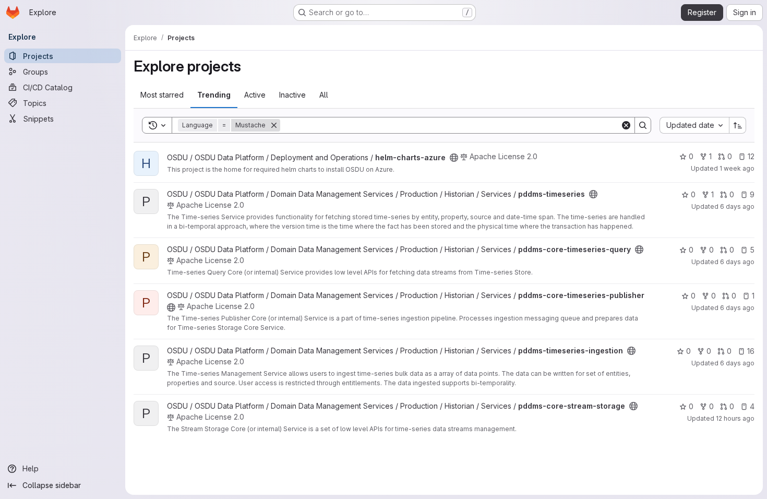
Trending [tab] (214, 94)
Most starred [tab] (162, 94)
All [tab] (323, 94)
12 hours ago (735, 418)
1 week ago (737, 168)
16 (750, 351)
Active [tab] (255, 94)
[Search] (642, 125)
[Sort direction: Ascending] (737, 125)
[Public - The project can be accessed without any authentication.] (454, 157)
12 (751, 156)
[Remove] (274, 125)
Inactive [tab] (292, 94)
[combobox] (694, 125)
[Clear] (626, 125)
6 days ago (737, 206)
